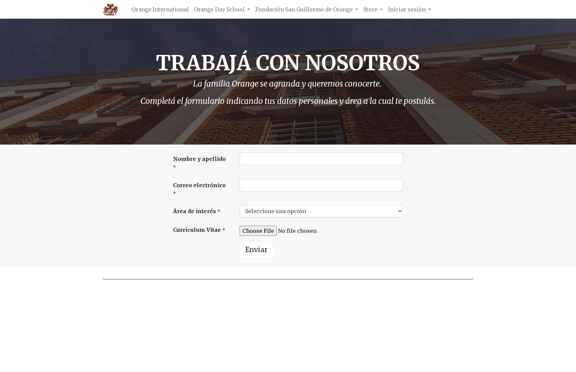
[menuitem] (160, 9)
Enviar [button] (256, 249)
